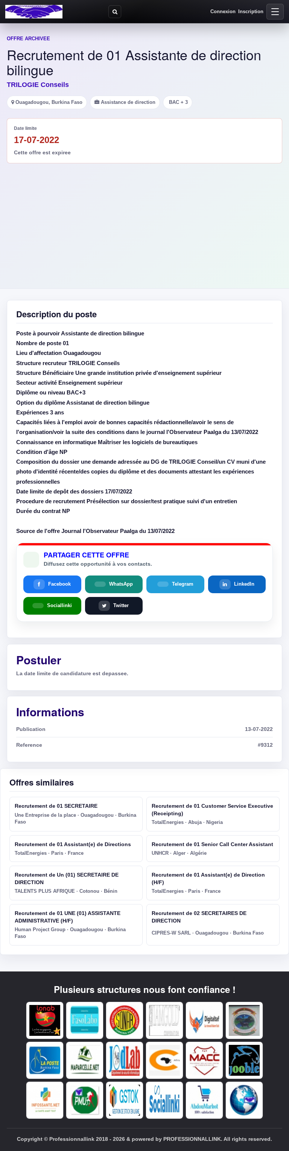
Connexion (223, 11)
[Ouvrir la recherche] (114, 11)
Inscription (250, 11)
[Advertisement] (144, 220)
